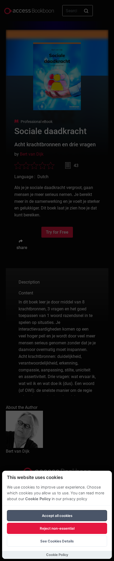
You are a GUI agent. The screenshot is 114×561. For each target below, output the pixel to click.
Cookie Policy (38, 498)
